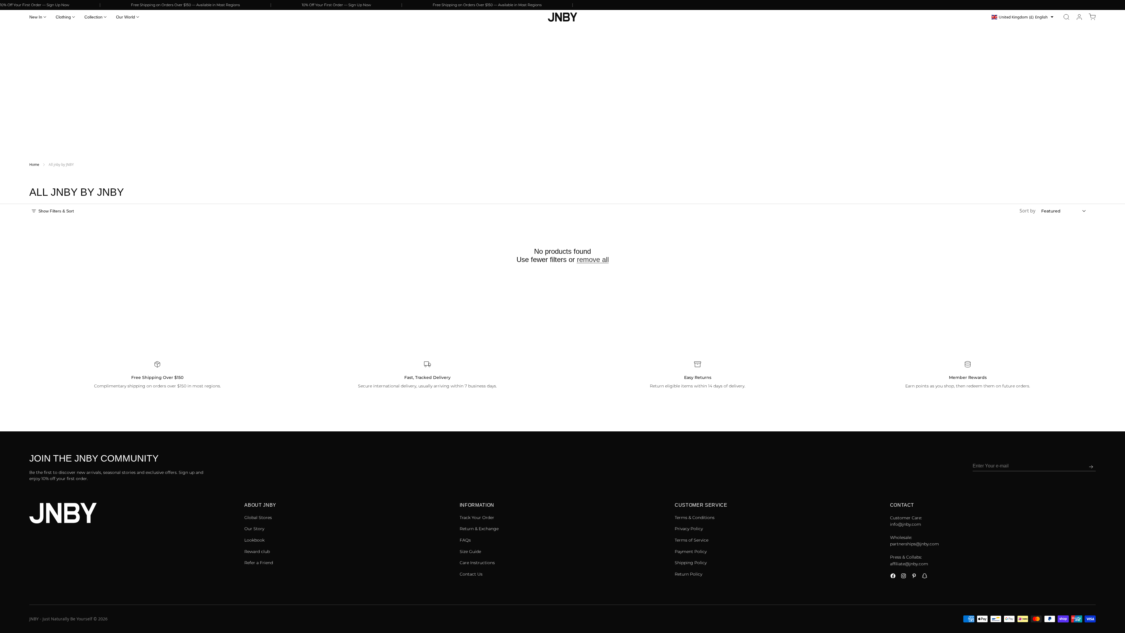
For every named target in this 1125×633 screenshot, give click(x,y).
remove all (593, 259)
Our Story (254, 528)
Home (34, 164)
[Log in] (1079, 17)
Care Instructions (477, 562)
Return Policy (688, 574)
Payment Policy (691, 551)
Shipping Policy (691, 562)
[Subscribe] (1091, 467)
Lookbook (254, 540)
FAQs (465, 540)
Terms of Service (691, 540)
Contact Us (471, 574)
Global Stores (258, 517)
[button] (1066, 17)
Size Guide (470, 551)
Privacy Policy (689, 528)
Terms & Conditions (695, 517)
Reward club (257, 551)
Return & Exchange (479, 528)
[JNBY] (562, 17)
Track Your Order (477, 517)
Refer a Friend (258, 562)
